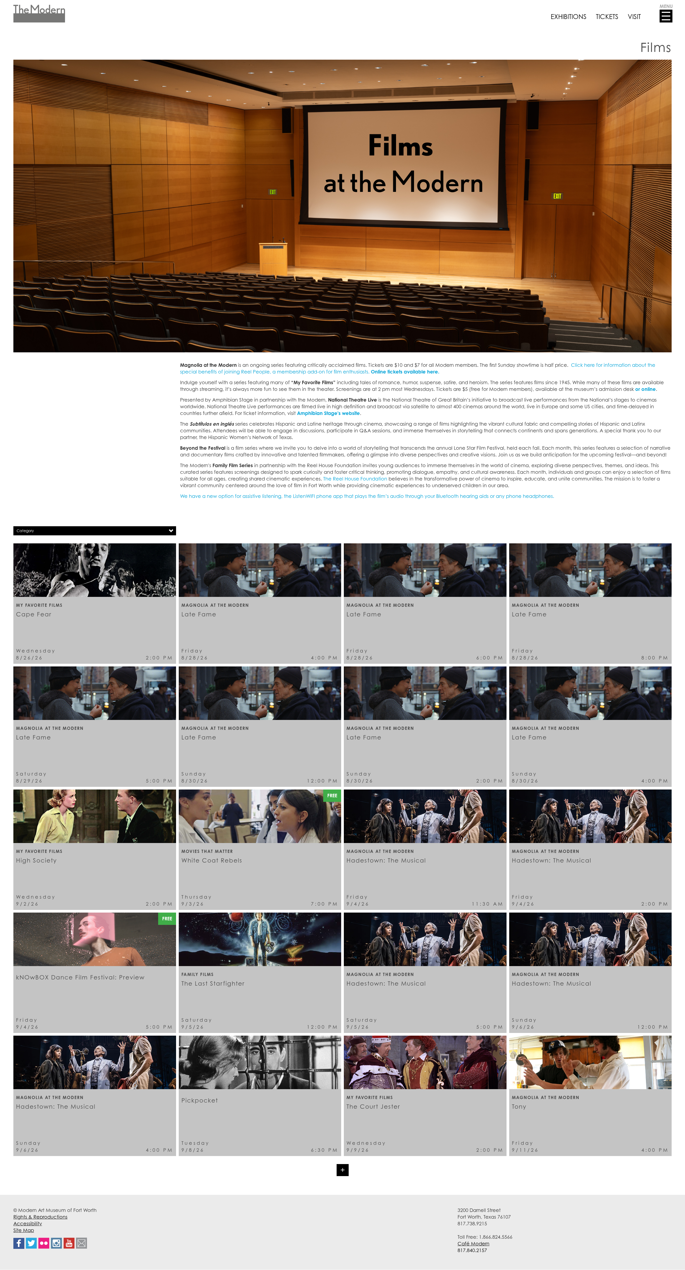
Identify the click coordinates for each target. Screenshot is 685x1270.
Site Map (23, 1230)
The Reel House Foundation (355, 479)
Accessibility (27, 1223)
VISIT (634, 17)
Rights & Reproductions (40, 1217)
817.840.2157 (472, 1250)
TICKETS (607, 17)
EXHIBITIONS (569, 17)
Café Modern (473, 1243)
